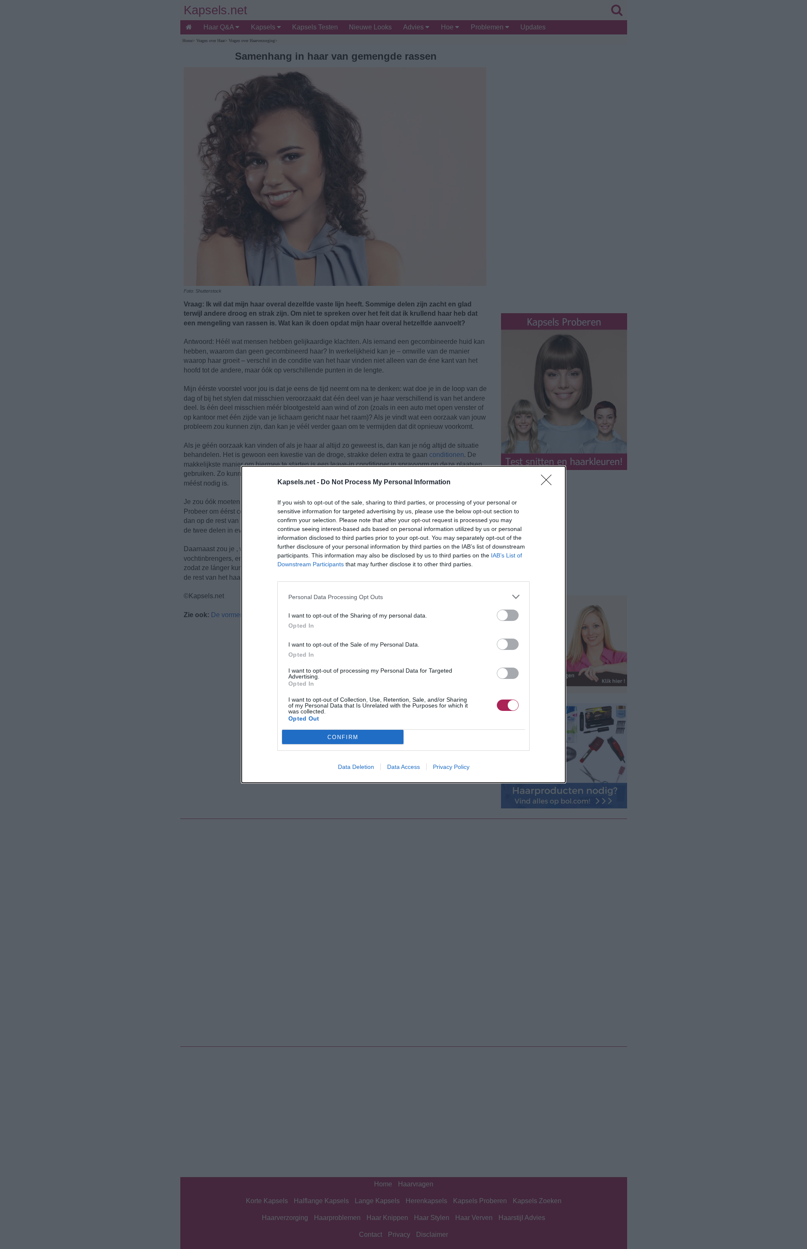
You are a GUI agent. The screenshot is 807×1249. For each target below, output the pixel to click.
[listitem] (403, 596)
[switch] (508, 615)
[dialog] (403, 624)
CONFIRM (343, 737)
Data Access (403, 766)
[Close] (549, 483)
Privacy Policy (451, 766)
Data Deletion (356, 766)
